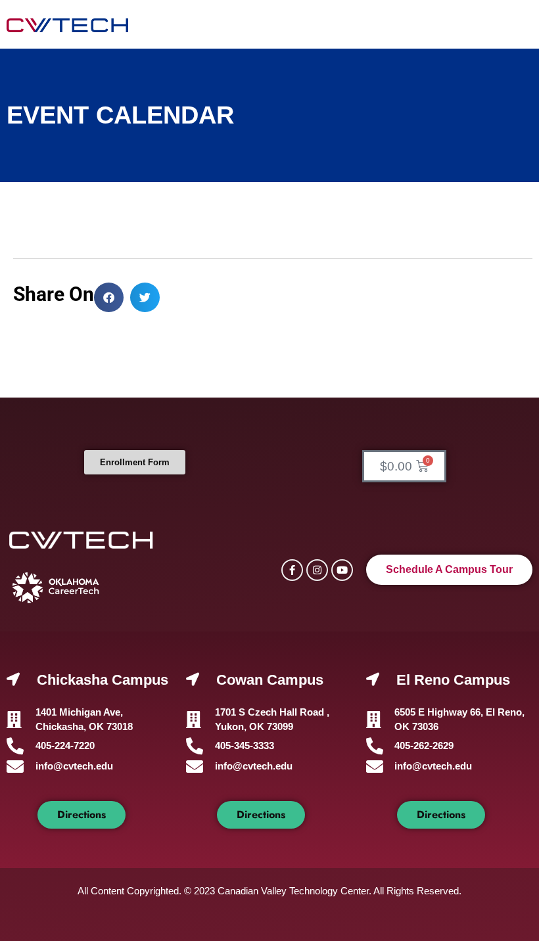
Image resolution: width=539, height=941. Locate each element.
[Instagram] (317, 570)
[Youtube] (342, 570)
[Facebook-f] (292, 570)
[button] (109, 297)
